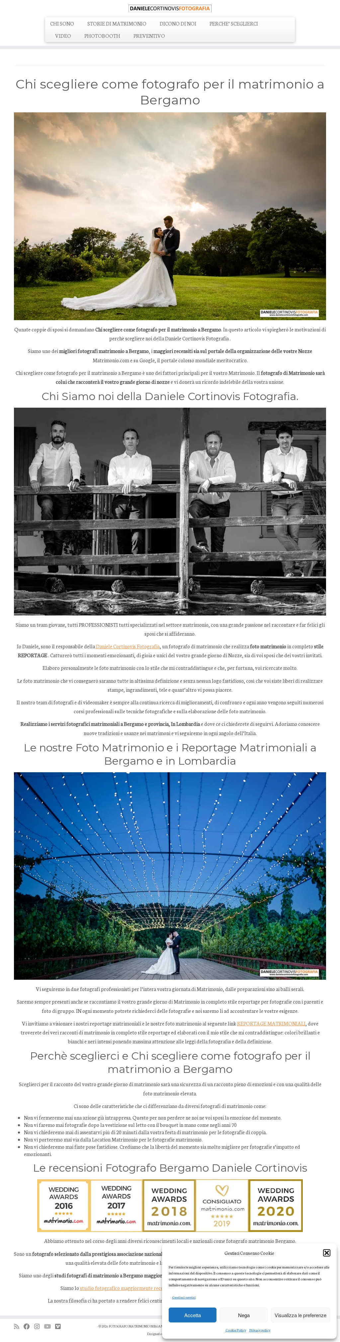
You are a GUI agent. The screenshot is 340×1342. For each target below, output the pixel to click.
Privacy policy (259, 1329)
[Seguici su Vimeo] (60, 1326)
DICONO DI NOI (178, 23)
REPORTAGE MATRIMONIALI (271, 1023)
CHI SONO (62, 23)
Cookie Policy (235, 1329)
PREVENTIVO (149, 35)
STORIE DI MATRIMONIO (116, 23)
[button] (326, 1253)
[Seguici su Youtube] (49, 1326)
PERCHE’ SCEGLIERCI (234, 23)
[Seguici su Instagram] (39, 1326)
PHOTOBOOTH (102, 35)
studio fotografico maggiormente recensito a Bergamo (139, 1287)
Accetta (192, 1315)
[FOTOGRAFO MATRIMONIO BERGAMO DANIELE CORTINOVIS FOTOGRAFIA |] (170, 7)
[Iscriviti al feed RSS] (19, 1326)
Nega (244, 1315)
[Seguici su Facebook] (29, 1326)
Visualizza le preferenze (300, 1315)
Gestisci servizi (184, 1297)
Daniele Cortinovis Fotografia (128, 646)
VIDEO (63, 35)
